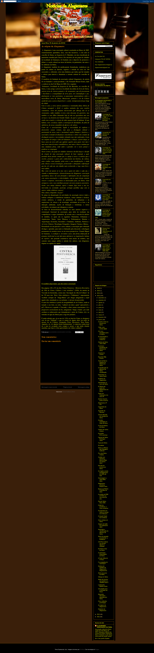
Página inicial (67, 387)
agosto (100, 302)
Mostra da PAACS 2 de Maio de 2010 (103, 490)
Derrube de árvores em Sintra (102, 467)
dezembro (101, 297)
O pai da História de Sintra (103, 426)
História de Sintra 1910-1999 (103, 342)
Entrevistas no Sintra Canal (102, 375)
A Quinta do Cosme (101, 353)
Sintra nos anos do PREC (102, 573)
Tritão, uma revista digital (102, 327)
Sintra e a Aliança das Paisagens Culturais (103, 449)
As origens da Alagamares (102, 605)
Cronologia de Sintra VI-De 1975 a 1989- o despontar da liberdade (107, 117)
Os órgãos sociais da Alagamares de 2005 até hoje (103, 473)
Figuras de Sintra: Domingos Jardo (103, 439)
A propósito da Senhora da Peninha (106, 134)
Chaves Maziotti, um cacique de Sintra (103, 416)
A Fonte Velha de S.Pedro (103, 558)
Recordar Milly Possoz (102, 357)
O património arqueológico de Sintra (102, 554)
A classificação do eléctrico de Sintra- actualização (103, 370)
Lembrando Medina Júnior (102, 585)
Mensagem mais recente (49, 387)
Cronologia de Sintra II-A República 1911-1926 (107, 167)
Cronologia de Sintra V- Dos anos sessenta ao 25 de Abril (107, 197)
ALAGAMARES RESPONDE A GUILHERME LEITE (103, 101)
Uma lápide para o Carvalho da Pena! (102, 590)
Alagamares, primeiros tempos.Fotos (102, 485)
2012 (98, 614)
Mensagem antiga (83, 387)
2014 (98, 293)
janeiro (100, 319)
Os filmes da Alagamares (102, 379)
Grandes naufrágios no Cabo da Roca (103, 421)
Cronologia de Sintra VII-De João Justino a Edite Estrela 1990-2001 (106, 248)
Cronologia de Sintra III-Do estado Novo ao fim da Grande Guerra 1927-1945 (103, 213)
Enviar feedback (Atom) (69, 391)
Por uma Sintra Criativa (102, 454)
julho (100, 305)
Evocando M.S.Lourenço (102, 434)
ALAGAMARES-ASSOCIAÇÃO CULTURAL (104, 626)
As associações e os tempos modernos (103, 338)
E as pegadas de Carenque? (103, 562)
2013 (98, 295)
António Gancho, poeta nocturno (103, 399)
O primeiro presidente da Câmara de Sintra (102, 348)
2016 (98, 290)
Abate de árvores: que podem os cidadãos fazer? (103, 581)
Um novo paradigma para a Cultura (103, 332)
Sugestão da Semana (101, 411)
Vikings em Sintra (103, 577)
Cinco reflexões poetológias (102, 601)
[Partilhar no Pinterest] (83, 332)
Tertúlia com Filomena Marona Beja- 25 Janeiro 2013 (102, 460)
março (100, 315)
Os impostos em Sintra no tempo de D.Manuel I (103, 512)
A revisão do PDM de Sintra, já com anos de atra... (103, 497)
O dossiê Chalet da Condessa (102, 516)
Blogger (97, 649)
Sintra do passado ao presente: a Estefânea (103, 538)
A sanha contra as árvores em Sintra (103, 323)
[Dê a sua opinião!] (78, 332)
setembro (101, 300)
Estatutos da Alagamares (102, 609)
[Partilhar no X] (79, 332)
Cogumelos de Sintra (102, 407)
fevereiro (101, 317)
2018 (98, 288)
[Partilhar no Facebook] (81, 332)
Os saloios (101, 445)
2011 (98, 616)
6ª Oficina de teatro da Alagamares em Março (103, 389)
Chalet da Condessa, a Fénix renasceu (103, 506)
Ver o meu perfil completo (102, 638)
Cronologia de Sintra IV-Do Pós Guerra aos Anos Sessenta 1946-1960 (107, 150)
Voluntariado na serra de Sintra (103, 383)
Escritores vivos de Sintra (102, 549)
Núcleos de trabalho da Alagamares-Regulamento (102, 568)
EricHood (82, 649)
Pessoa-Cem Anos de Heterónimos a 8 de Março (107, 230)
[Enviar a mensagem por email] (76, 332)
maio (100, 310)
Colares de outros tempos (103, 430)
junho (100, 307)
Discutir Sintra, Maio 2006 (102, 502)
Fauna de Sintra (102, 443)
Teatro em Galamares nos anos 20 (103, 395)
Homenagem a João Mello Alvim (102, 479)
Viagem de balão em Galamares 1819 (103, 525)
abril (99, 312)
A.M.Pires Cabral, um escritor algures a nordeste (103, 544)
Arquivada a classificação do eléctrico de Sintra (103, 532)
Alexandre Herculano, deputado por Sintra (102, 596)
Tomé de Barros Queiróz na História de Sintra (102, 363)
